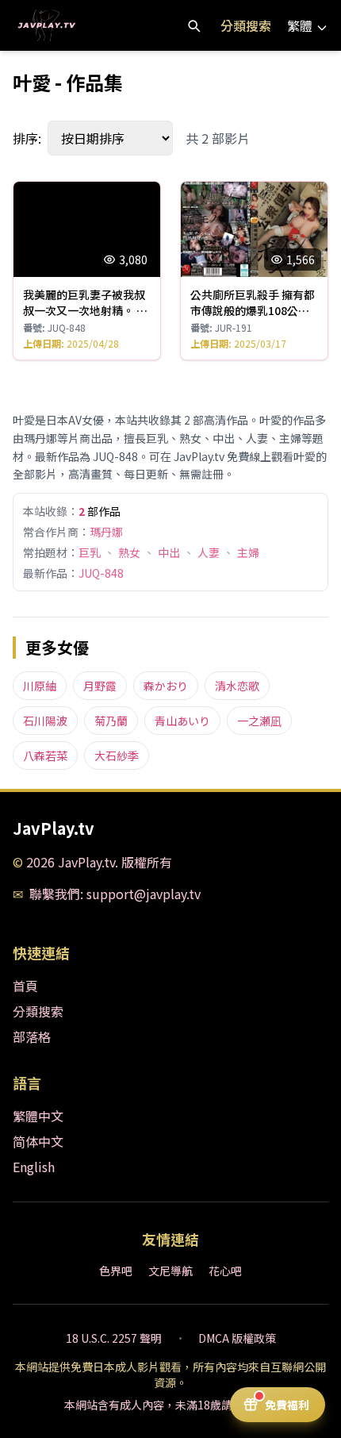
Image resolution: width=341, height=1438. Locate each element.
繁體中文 (38, 1115)
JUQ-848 (101, 573)
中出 (169, 552)
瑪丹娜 (106, 532)
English (34, 1166)
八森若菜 (45, 755)
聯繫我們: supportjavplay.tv (115, 893)
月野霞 (100, 686)
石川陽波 (45, 721)
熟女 (129, 552)
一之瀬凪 (259, 721)
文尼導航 (170, 1270)
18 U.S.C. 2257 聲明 (114, 1338)
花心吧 (225, 1270)
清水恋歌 (237, 686)
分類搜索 (245, 25)
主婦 (248, 552)
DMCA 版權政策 (237, 1338)
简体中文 (38, 1141)
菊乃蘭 (111, 721)
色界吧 (115, 1270)
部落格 (32, 1036)
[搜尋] (193, 25)
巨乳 (90, 552)
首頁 (25, 985)
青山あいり (182, 721)
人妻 (208, 552)
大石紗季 (116, 755)
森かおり (166, 686)
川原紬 (39, 686)
